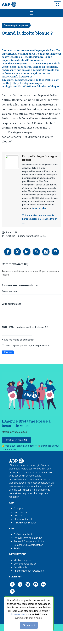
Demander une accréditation (28, 545)
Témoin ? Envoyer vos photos (29, 541)
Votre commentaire (11, 304)
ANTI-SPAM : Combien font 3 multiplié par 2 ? (25, 327)
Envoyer (8, 352)
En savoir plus (18, 614)
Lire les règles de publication (19, 339)
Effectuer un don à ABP (16, 440)
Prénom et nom (9, 291)
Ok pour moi (29, 625)
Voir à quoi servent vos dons (20, 445)
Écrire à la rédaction (24, 534)
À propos (18, 508)
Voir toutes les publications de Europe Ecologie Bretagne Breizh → (39, 219)
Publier (17, 548)
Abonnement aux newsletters (29, 570)
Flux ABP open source (25, 522)
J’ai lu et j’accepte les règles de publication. (27, 345)
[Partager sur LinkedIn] (26, 251)
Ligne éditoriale (21, 512)
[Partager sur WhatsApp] (36, 251)
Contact (18, 515)
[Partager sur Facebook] (7, 251)
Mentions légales (22, 560)
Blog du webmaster (24, 519)
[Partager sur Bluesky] (46, 251)
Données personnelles (25, 563)
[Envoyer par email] (55, 251)
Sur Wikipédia (21, 567)
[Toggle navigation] (57, 4)
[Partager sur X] (17, 251)
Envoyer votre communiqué (28, 538)
